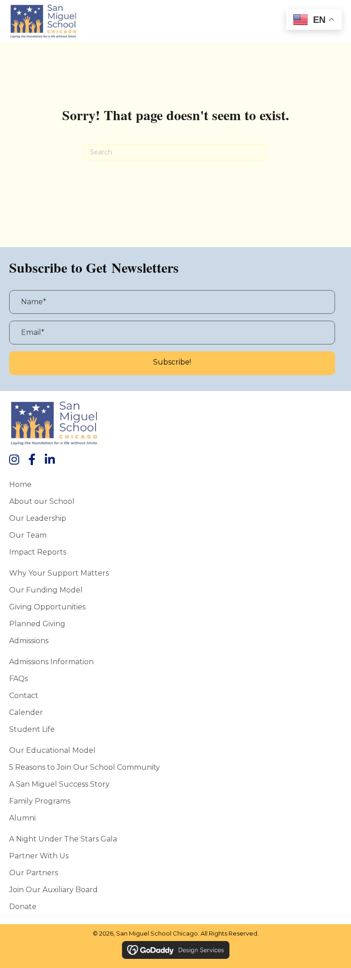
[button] (172, 363)
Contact (23, 695)
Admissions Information (51, 661)
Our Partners (33, 872)
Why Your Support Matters (59, 573)
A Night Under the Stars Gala (63, 839)
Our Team (28, 535)
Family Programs (39, 801)
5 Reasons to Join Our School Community (84, 767)
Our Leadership (37, 518)
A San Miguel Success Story (59, 784)
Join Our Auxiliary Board (53, 889)
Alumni (22, 818)
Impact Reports (37, 552)
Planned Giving (37, 623)
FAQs (18, 678)
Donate (23, 906)
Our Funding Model (46, 590)
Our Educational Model (52, 750)
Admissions (28, 640)
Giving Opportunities (47, 607)
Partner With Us (39, 856)
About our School (41, 501)
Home (20, 484)
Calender (26, 712)
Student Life (32, 729)
